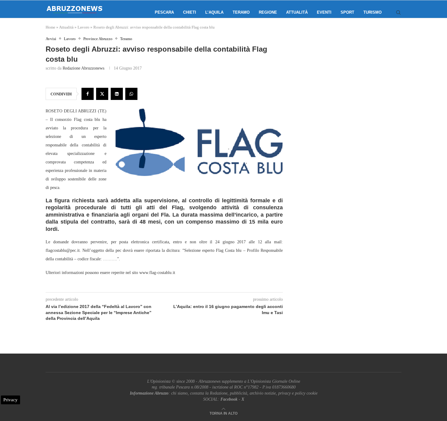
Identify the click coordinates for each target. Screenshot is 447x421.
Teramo (241, 12)
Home (50, 27)
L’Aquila (214, 12)
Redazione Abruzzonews (83, 68)
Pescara (164, 12)
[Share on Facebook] (87, 94)
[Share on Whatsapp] (131, 94)
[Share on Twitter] (102, 94)
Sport (347, 12)
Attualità (297, 12)
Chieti (189, 12)
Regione (268, 12)
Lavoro (83, 27)
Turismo (372, 12)
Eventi (324, 12)
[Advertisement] (349, 97)
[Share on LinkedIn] (117, 94)
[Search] (398, 12)
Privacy (10, 399)
